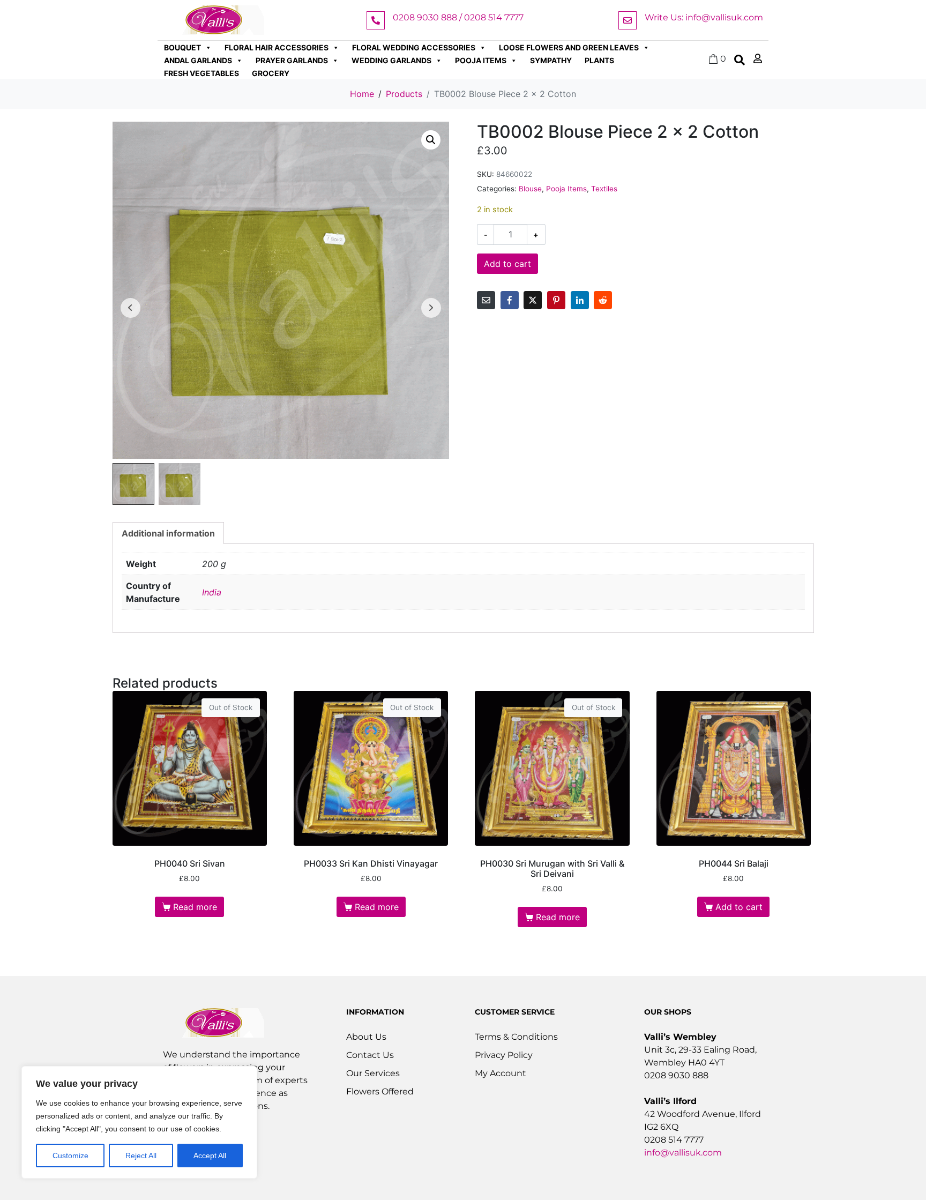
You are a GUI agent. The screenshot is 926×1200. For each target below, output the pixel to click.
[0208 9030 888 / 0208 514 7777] (376, 20)
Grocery (270, 73)
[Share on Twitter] (533, 300)
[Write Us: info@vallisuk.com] (627, 20)
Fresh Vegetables (201, 73)
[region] (139, 1122)
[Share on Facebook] (510, 300)
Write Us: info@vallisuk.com (704, 17)
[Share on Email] (486, 300)
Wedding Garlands (391, 60)
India (211, 592)
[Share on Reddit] (603, 300)
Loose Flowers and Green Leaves (569, 47)
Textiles (604, 188)
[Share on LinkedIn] (580, 300)
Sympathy (551, 60)
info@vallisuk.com (683, 1152)
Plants (599, 60)
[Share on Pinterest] (556, 300)
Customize (70, 1155)
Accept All (209, 1155)
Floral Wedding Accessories (413, 47)
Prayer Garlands (292, 60)
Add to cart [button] (739, 906)
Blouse (530, 188)
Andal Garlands (198, 60)
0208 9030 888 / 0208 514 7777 (458, 17)
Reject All (140, 1155)
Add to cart (507, 263)
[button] (430, 140)
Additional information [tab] (168, 533)
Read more (195, 906)
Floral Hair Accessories (276, 47)
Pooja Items (480, 60)
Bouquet (182, 47)
